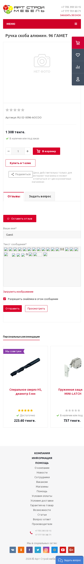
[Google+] (71, 550)
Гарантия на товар (42, 505)
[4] (19, 110)
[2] (11, 110)
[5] (23, 110)
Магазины (42, 486)
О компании (42, 467)
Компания (42, 453)
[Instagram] (46, 550)
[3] (15, 110)
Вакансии (42, 481)
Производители (42, 523)
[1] (7, 110)
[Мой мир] (54, 550)
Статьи (42, 514)
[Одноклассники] (21, 550)
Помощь (42, 462)
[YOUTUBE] (63, 550)
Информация (42, 458)
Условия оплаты (42, 495)
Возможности (42, 509)
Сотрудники (42, 477)
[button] (69, 560)
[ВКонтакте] (13, 550)
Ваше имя (10, 228)
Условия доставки (42, 500)
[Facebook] (29, 550)
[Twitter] (38, 550)
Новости (42, 472)
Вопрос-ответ (42, 519)
